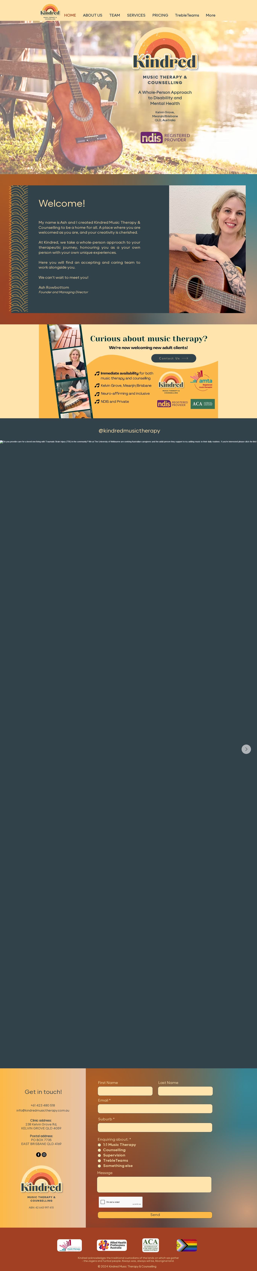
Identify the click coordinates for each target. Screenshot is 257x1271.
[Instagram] (44, 1154)
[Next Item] (246, 749)
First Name (108, 1083)
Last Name (168, 1083)
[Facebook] (38, 1154)
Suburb (105, 1119)
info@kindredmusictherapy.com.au (43, 1110)
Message (105, 1173)
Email (103, 1100)
